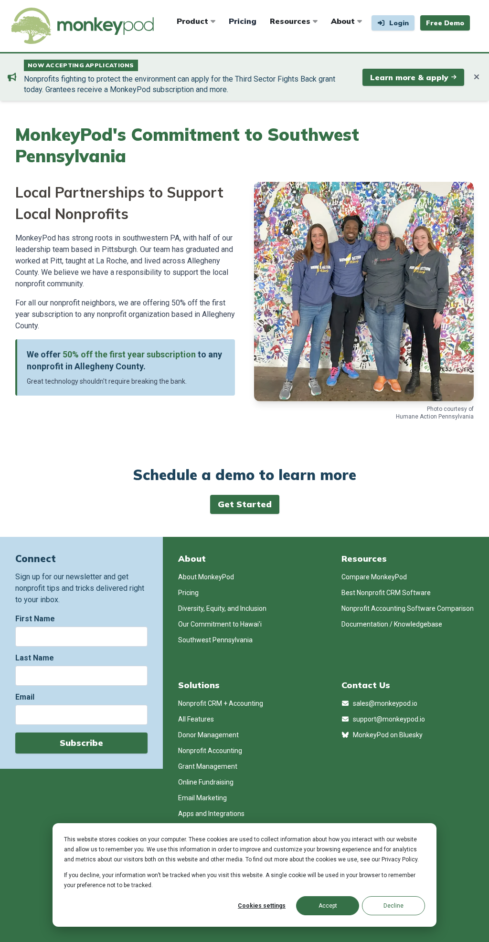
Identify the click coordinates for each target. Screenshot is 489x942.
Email (24, 696)
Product (194, 21)
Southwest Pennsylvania (215, 640)
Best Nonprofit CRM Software (386, 593)
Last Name (34, 657)
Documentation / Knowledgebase (391, 624)
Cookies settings (262, 905)
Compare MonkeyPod (374, 577)
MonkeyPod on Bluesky (387, 735)
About (344, 21)
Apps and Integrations (211, 813)
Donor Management (208, 735)
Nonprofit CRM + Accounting (220, 703)
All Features (196, 719)
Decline (393, 905)
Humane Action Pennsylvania (435, 416)
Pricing (242, 21)
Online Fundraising (206, 782)
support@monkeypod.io (388, 719)
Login (398, 23)
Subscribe (81, 742)
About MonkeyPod (206, 577)
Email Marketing (202, 798)
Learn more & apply (409, 77)
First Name (35, 618)
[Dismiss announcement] (476, 77)
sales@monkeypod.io (384, 703)
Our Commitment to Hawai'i (220, 624)
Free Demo (445, 23)
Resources (291, 21)
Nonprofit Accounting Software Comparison (407, 608)
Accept (328, 905)
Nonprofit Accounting (210, 750)
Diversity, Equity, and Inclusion (222, 608)
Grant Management (207, 766)
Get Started (245, 504)
